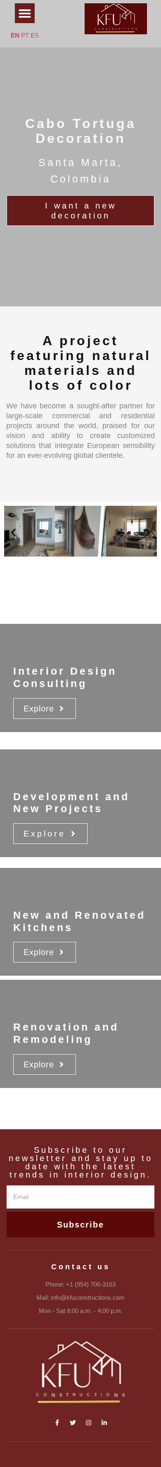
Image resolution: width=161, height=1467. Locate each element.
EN (15, 35)
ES (35, 35)
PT (25, 35)
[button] (25, 13)
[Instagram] (88, 1423)
